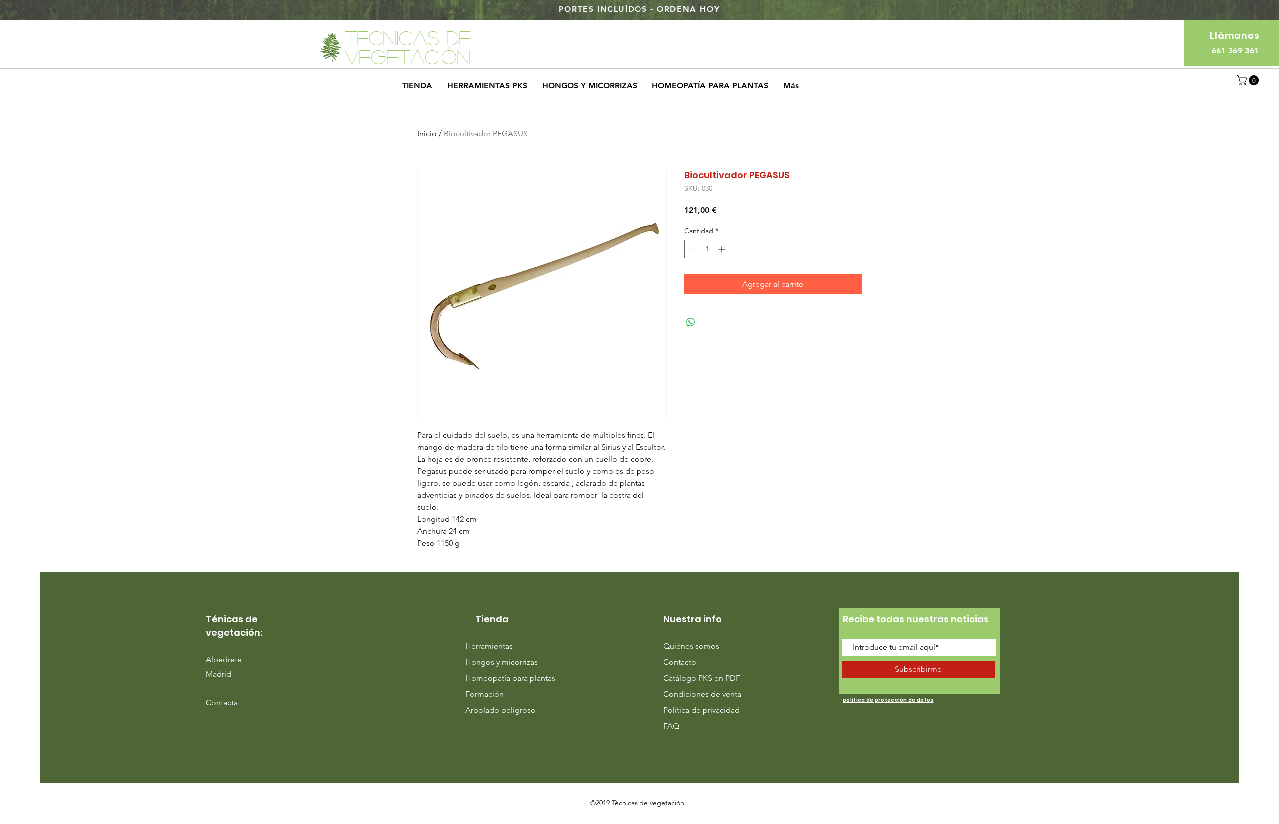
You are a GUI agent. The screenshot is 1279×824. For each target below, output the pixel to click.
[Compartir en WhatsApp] (691, 322)
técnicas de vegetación (408, 46)
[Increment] (722, 249)
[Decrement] (692, 249)
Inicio (427, 133)
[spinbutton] (707, 249)
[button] (1249, 80)
